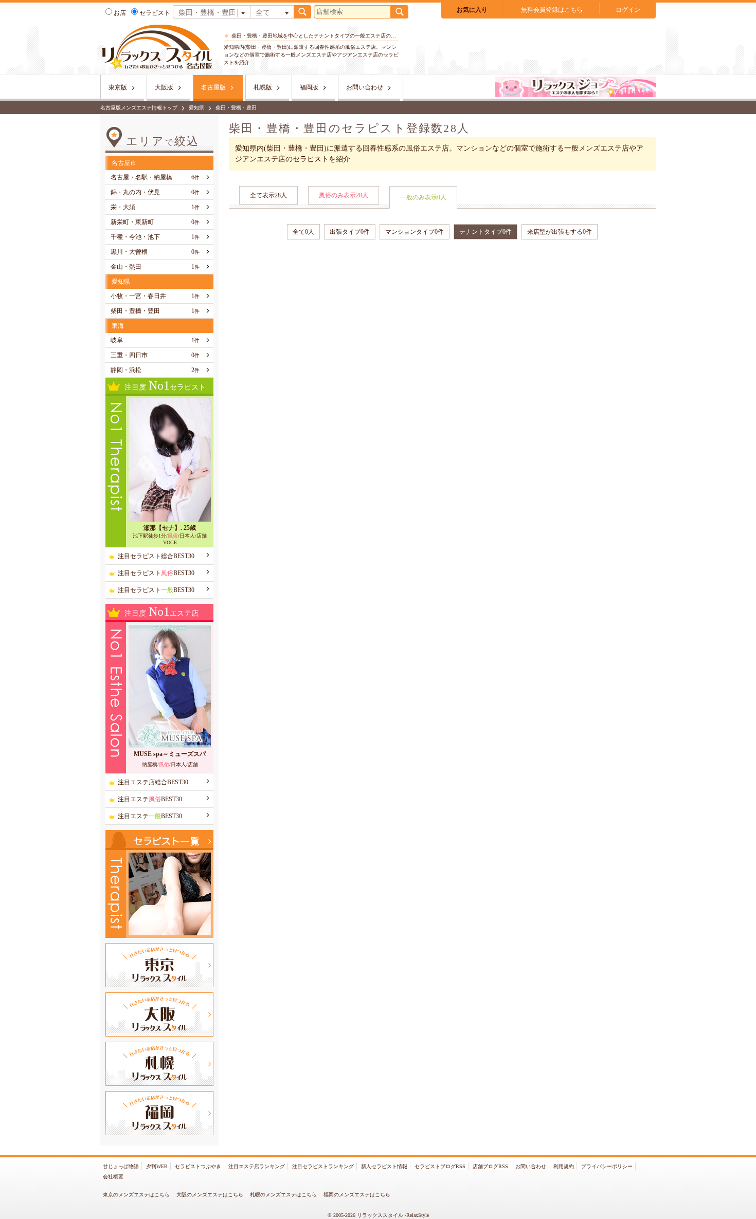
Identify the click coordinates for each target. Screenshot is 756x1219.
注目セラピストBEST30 (156, 573)
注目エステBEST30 (150, 799)
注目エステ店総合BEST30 (153, 782)
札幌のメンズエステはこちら (283, 1194)
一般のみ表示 (423, 197)
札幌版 (263, 87)
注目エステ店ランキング (256, 1166)
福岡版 (309, 87)
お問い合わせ (364, 87)
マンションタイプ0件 (414, 231)
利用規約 (563, 1166)
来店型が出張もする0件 (559, 231)
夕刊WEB (157, 1166)
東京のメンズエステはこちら (136, 1194)
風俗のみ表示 (343, 195)
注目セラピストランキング (323, 1166)
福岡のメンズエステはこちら (356, 1194)
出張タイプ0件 (350, 231)
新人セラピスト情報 (384, 1166)
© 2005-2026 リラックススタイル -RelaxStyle (378, 1215)
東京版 (118, 87)
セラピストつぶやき (198, 1166)
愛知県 (196, 107)
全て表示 (268, 195)
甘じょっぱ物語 (121, 1166)
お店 (120, 12)
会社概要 (113, 1176)
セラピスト (154, 12)
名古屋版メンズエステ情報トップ (138, 107)
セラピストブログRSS (440, 1166)
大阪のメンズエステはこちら (209, 1194)
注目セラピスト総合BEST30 (156, 556)
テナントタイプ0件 (485, 231)
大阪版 (164, 87)
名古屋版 (213, 87)
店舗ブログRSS (490, 1166)
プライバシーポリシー (607, 1166)
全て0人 (303, 231)
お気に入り (472, 9)
